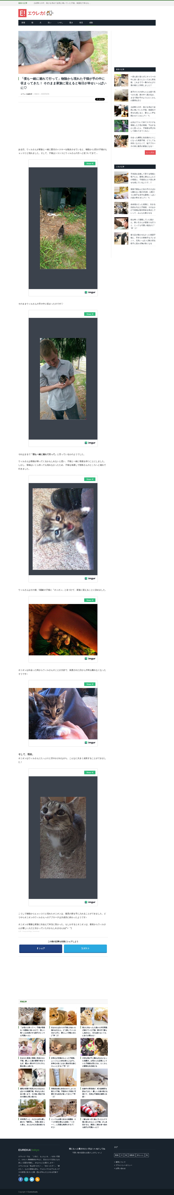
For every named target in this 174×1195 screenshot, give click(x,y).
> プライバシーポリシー (123, 1165)
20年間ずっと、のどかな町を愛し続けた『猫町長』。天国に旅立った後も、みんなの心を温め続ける (32, 1122)
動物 (116, 1155)
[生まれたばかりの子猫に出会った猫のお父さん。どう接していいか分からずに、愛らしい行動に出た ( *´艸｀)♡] (63, 1016)
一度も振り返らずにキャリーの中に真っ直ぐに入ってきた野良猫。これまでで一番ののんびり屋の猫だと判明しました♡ (143, 81)
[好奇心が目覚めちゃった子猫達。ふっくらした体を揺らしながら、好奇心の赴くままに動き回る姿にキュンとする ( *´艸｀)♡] (63, 1047)
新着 (23, 23)
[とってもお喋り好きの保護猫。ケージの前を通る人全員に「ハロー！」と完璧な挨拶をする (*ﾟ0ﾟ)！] (63, 1108)
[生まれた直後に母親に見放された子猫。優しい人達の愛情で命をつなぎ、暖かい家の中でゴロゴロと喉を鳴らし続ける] (32, 1047)
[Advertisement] (63, 123)
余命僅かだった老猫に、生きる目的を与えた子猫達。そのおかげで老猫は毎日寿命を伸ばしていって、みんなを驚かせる (143, 208)
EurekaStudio (33, 1192)
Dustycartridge (27, 931)
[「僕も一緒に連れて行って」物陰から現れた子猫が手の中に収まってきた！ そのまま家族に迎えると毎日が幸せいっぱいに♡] (63, 53)
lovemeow (36, 931)
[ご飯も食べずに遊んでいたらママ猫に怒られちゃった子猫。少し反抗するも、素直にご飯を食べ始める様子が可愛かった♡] (94, 1108)
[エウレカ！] (35, 12)
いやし (60, 23)
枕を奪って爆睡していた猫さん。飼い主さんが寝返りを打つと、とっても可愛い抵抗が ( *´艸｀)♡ (143, 224)
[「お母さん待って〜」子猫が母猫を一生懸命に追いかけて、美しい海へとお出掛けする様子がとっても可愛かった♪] (32, 1016)
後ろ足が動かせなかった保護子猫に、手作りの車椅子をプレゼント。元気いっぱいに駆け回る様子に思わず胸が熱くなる (143, 239)
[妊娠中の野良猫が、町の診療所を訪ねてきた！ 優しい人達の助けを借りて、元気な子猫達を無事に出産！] (94, 1077)
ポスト (85, 948)
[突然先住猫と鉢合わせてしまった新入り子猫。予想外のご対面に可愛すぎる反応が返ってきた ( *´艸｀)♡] (63, 1077)
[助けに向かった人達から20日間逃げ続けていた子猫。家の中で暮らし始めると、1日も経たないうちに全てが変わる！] (94, 1016)
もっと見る (150, 152)
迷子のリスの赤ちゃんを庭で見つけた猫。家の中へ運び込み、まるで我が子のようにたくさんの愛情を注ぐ (143, 96)
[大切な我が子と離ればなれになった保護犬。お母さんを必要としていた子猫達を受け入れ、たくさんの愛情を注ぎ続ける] (94, 1047)
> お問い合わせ (120, 1168)
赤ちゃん (140, 1155)
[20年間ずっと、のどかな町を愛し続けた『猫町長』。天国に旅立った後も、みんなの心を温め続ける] (32, 1108)
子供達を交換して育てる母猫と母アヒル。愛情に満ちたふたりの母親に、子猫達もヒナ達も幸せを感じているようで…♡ (143, 178)
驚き (71, 23)
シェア (41, 948)
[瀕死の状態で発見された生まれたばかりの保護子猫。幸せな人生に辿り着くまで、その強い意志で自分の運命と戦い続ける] (32, 1077)
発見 (81, 23)
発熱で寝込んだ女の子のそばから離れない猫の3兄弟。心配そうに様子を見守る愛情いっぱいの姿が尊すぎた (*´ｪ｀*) (143, 193)
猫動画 (131, 1155)
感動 (91, 23)
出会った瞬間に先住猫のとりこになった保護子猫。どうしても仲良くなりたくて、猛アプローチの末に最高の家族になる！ (143, 142)
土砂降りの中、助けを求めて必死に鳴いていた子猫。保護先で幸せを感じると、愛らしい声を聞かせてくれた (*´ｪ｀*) (63, 3)
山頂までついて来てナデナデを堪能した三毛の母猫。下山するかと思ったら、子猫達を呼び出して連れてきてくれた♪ (143, 126)
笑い (49, 23)
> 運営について (120, 1162)
